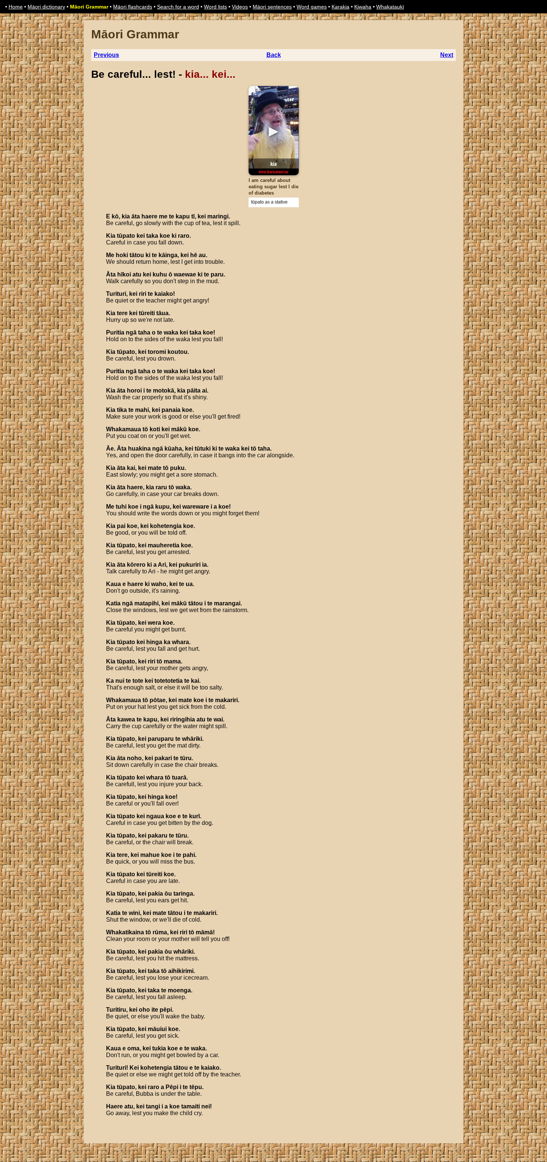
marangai (227, 603)
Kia (110, 236)
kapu (183, 216)
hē (193, 255)
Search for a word (178, 7)
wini (134, 913)
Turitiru (116, 1009)
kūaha (173, 448)
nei (205, 1106)
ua (189, 584)
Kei (134, 1068)
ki (174, 236)
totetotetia (168, 681)
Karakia (340, 7)
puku (177, 468)
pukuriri (190, 564)
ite (154, 1009)
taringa (183, 893)
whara (180, 642)
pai (121, 526)
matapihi (146, 603)
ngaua (155, 816)
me (163, 216)
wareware (195, 506)
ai (204, 390)
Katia (113, 603)
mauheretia (163, 545)
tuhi (121, 506)
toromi (157, 352)
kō (115, 216)
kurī (194, 816)
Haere (114, 1106)
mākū (179, 429)
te (171, 216)
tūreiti (147, 313)
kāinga (168, 255)
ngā (131, 332)
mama (172, 661)
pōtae (158, 700)
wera (154, 623)
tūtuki (203, 448)
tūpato (126, 236)
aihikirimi (180, 971)
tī (193, 216)
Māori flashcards (132, 7)
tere (122, 313)
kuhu (160, 274)
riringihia (182, 719)
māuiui (157, 1029)
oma (133, 1048)
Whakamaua (123, 429)
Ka (110, 681)
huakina (139, 448)
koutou (177, 352)
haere (149, 216)
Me (110, 255)
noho (134, 758)
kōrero (136, 564)
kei (202, 216)
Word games (312, 7)
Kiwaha (362, 7)
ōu (168, 893)
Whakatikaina (125, 932)
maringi (217, 216)
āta (135, 216)
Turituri (116, 294)
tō (145, 429)
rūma (160, 932)
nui (119, 681)
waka (171, 332)
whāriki (192, 739)
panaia (170, 410)
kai (131, 468)
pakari (163, 758)
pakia (155, 893)
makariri (226, 700)
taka (152, 236)
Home (16, 7)
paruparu (161, 739)
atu (136, 274)
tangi (153, 1106)
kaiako (163, 294)
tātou (136, 255)
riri (142, 294)
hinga (154, 642)
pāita (194, 390)
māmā (204, 932)
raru (161, 487)
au (202, 255)
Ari (162, 564)
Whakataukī (390, 7)
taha (144, 332)
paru (217, 274)
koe (165, 236)
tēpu (195, 1087)
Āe (110, 448)
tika (122, 410)
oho (144, 1009)
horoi (134, 390)
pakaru (157, 835)
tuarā (179, 777)
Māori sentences (272, 7)
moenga (179, 990)
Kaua (113, 584)
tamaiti (190, 1106)
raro (183, 236)
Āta (111, 274)
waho (158, 584)
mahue (150, 855)
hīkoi (124, 274)
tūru (186, 758)
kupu (162, 506)
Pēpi (172, 1087)
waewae (185, 274)
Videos (240, 7)
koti (155, 429)
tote (137, 681)
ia (204, 564)
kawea (126, 719)
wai (218, 719)
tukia (159, 1048)
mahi (142, 410)
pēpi (166, 1009)
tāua (162, 313)
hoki (122, 255)
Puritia (115, 332)
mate (154, 468)
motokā (163, 390)
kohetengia (166, 526)
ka (167, 642)
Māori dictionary (46, 7)
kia (126, 216)
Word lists (215, 7)
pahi (189, 855)
